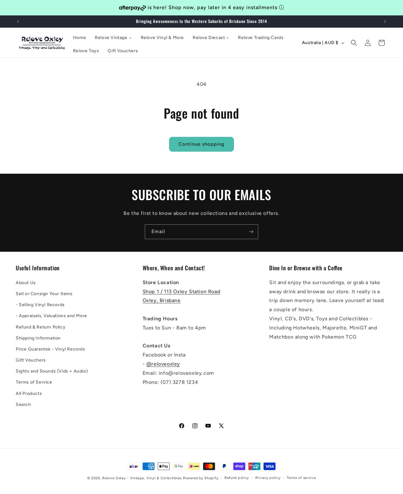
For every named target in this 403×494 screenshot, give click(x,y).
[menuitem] (79, 37)
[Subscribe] (251, 231)
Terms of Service (34, 382)
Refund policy (236, 478)
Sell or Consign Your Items (44, 293)
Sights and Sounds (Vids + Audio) (52, 371)
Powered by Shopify (201, 478)
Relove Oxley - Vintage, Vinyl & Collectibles (142, 478)
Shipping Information (38, 337)
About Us (26, 282)
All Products (29, 393)
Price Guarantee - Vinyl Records (50, 348)
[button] (354, 43)
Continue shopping (201, 144)
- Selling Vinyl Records (40, 304)
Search (23, 404)
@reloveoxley (163, 364)
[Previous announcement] (18, 21)
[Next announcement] (385, 21)
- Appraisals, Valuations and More (51, 315)
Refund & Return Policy (40, 326)
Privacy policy (268, 478)
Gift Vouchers (31, 359)
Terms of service (301, 478)
